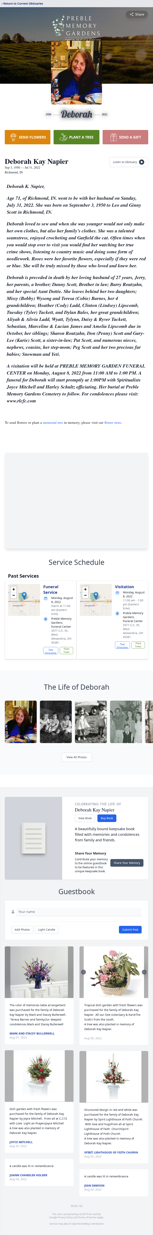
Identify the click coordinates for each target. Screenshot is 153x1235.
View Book (85, 818)
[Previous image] (83, 972)
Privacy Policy (65, 1217)
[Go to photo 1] (113, 996)
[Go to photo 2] (115, 995)
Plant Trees (66, 650)
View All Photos (77, 757)
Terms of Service (87, 1217)
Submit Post (130, 929)
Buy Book (107, 818)
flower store (112, 422)
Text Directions (50, 651)
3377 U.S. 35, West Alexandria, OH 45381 (61, 636)
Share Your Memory (127, 863)
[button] (24, 596)
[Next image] (144, 972)
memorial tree (53, 422)
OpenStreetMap (81, 1223)
